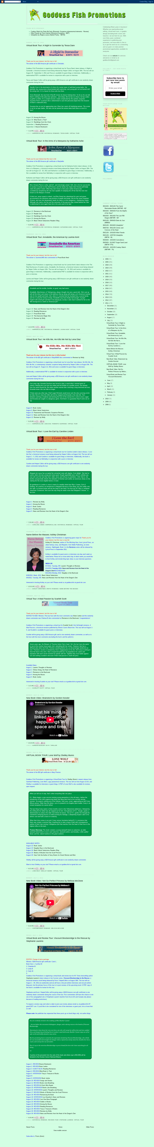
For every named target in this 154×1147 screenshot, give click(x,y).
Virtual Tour (74, 133)
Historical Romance (51, 133)
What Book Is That (45, 1071)
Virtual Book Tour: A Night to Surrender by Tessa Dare (50, 45)
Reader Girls (38, 214)
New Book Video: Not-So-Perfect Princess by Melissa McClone (54, 881)
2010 (107, 399)
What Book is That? (40, 120)
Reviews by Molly (39, 318)
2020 (107, 277)
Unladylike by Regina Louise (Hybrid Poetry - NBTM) (48, 35)
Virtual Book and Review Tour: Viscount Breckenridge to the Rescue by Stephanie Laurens (58, 939)
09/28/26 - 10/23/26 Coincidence (113, 240)
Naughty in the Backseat (70, 573)
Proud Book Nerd (63, 257)
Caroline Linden (38, 524)
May (108, 383)
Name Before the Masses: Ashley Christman (46, 535)
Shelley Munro (72, 779)
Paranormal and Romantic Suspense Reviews (49, 412)
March (109, 389)
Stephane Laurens (66, 1120)
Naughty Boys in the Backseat (44, 848)
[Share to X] (39, 131)
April (108, 386)
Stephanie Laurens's (33, 978)
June (109, 380)
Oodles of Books (45, 1102)
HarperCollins (38, 133)
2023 (107, 268)
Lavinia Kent (64, 329)
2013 (107, 297)
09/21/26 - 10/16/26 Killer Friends (114, 232)
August (109, 317)
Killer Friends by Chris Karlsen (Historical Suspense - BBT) (50, 33)
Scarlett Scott (67, 625)
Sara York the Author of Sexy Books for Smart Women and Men (55, 855)
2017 (107, 285)
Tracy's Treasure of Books (50, 1073)
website (115, 56)
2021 (107, 274)
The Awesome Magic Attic (42, 316)
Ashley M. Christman (68, 540)
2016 (107, 288)
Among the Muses (40, 117)
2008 (107, 404)
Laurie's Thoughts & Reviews (70, 566)
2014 (107, 294)
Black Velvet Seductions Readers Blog (46, 850)
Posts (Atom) (39, 1136)
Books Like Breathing (47, 1083)
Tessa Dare (64, 133)
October (110, 311)
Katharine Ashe (66, 227)
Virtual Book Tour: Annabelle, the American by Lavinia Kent (52, 237)
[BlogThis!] (37, 131)
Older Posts (90, 1127)
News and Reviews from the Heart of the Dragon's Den (51, 309)
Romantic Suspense (59, 423)
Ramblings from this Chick (42, 122)
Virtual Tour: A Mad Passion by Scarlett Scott (46, 599)
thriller (54, 745)
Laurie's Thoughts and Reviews (53, 1090)
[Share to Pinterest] (43, 131)
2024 (107, 265)
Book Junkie (37, 408)
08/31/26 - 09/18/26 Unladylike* (113, 225)
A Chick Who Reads (46, 1085)
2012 (107, 300)
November (110, 309)
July (108, 320)
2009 (107, 401)
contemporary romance (41, 928)
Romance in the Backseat (42, 211)
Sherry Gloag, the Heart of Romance (45, 670)
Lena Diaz (47, 423)
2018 (107, 282)
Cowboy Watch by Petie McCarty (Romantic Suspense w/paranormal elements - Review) (60, 31)
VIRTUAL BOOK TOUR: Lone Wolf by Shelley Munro (50, 755)
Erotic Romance (53, 588)
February (110, 392)
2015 (107, 291)
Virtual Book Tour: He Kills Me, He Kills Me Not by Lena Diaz (53, 339)
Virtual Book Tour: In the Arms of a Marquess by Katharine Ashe (55, 141)
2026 (107, 259)
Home (60, 1127)
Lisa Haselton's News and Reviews (54, 1097)
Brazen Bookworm (41, 127)
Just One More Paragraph (48, 1099)
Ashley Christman (39, 588)
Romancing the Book (47, 1095)
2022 (107, 271)
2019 (107, 279)
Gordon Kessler (38, 745)
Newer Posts (30, 1127)
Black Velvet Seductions (41, 410)
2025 (107, 262)
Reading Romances (42, 124)
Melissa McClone (57, 928)
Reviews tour (53, 1120)
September (111, 314)
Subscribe (115, 94)
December (110, 306)
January (110, 395)
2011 (107, 303)
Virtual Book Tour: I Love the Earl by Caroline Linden (49, 431)
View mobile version (60, 1130)
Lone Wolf (36, 871)
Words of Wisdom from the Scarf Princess (47, 853)
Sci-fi (48, 745)
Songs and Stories (46, 1080)
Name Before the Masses (69, 588)
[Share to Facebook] (41, 131)
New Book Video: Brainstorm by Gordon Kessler (48, 698)
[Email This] (35, 131)
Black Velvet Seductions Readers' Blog (46, 221)
